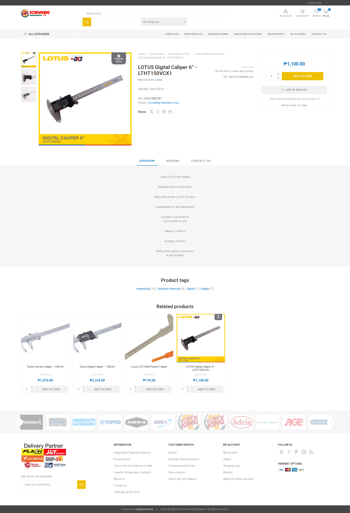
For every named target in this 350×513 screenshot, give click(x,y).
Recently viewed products (183, 459)
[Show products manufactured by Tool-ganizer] (31, 422)
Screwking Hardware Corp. (164, 102)
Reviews (173, 161)
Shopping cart (231, 465)
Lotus (158, 79)
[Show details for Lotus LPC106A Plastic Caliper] (149, 338)
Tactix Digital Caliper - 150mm (97, 366)
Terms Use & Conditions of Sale (133, 465)
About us (119, 479)
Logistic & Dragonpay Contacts (132, 472)
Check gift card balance (182, 479)
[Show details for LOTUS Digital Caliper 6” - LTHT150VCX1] (201, 338)
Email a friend (170, 112)
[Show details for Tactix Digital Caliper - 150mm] (97, 338)
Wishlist (227, 472)
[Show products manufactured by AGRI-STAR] (136, 422)
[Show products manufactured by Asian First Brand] (267, 422)
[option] (31, 422)
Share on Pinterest (164, 112)
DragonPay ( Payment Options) (132, 452)
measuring (143, 288)
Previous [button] (19, 422)
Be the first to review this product (234, 71)
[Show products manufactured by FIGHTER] (189, 422)
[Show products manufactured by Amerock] (320, 422)
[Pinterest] (296, 452)
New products (176, 472)
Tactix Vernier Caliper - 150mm (45, 366)
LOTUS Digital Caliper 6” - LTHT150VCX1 (201, 368)
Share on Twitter (151, 111)
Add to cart (302, 76)
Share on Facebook (158, 112)
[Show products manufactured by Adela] (241, 422)
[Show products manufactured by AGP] (294, 422)
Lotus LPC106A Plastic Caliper (149, 366)
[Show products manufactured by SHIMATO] (215, 422)
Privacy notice (122, 459)
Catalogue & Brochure (127, 492)
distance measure (169, 288)
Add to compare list (240, 77)
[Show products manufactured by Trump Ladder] (57, 422)
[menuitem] (139, 452)
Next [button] (331, 422)
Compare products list (181, 465)
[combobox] (155, 13)
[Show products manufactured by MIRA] (162, 422)
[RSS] (311, 452)
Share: (142, 111)
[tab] (147, 161)
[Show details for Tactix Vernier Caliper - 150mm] (45, 338)
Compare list (302, 15)
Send (81, 484)
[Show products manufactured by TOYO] (110, 422)
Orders (227, 459)
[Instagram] (304, 452)
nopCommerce (144, 509)
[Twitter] (281, 452)
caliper (205, 288)
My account (286, 15)
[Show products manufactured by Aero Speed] (84, 422)
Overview (147, 161)
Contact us (120, 485)
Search (87, 22)
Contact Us (201, 161)
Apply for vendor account (238, 479)
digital (191, 288)
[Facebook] (289, 452)
